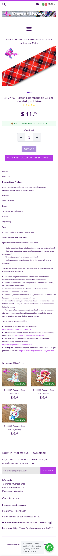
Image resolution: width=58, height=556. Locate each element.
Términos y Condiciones (13, 483)
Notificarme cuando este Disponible (29, 158)
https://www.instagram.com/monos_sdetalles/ (36, 351)
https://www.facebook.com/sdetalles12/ (29, 335)
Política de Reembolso (13, 487)
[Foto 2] (31, 92)
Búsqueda (7, 480)
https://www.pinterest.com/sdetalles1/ (17, 344)
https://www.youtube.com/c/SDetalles (17, 329)
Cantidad (29, 130)
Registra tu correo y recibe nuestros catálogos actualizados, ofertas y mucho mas (24, 461)
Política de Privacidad (12, 491)
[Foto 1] (28, 92)
